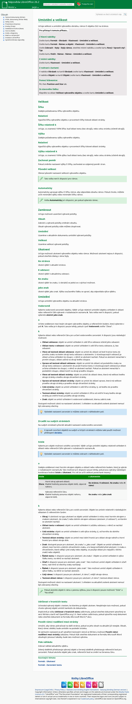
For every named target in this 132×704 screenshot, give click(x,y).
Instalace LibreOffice (12, 38)
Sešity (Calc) (9, 22)
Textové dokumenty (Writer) (15, 17)
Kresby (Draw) (10, 26)
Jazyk (34, 7)
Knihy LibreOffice (82, 678)
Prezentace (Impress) (12, 24)
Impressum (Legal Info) (44, 690)
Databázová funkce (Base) (14, 28)
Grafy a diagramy (11, 33)
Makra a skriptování (12, 35)
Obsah (4, 14)
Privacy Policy (60, 690)
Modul (11, 7)
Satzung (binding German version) (113, 690)
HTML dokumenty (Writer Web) (16, 19)
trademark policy (87, 699)
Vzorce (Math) (10, 31)
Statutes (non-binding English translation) (83, 690)
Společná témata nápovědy (14, 40)
